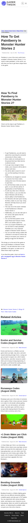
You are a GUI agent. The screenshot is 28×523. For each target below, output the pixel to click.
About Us (17, 513)
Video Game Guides (10, 311)
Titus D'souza (21, 52)
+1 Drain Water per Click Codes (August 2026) (14, 435)
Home (3, 30)
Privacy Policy (15, 515)
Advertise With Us (8, 513)
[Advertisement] (14, 18)
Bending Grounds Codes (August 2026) (12, 483)
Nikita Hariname (23, 347)
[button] (22, 3)
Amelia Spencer (23, 395)
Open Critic (14, 518)
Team (22, 513)
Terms (22, 515)
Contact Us (7, 515)
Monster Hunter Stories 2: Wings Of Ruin (14, 30)
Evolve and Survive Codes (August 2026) (12, 341)
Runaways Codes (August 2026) (10, 389)
